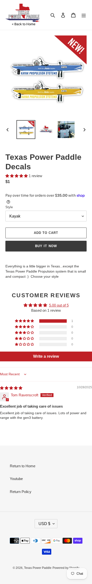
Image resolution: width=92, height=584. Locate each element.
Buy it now (46, 246)
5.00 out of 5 (59, 305)
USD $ (44, 524)
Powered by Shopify (66, 568)
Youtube (16, 479)
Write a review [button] (46, 356)
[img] (11, 388)
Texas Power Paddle (38, 568)
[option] (26, 129)
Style (9, 207)
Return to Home (22, 466)
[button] (17, 176)
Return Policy (20, 492)
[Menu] (84, 15)
